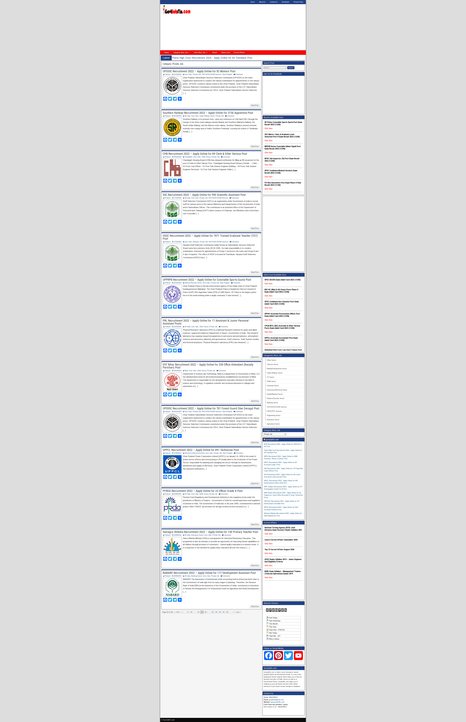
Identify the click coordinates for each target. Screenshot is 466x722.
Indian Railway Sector (207, 116)
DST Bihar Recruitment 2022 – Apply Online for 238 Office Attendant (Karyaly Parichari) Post (208, 366)
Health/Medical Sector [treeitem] (275, 394)
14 (198, 612)
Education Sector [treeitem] (273, 420)
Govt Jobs (188, 74)
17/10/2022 (177, 198)
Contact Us (274, 2)
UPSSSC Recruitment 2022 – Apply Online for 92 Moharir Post (199, 71)
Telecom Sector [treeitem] (272, 364)
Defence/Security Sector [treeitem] (275, 398)
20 (212, 612)
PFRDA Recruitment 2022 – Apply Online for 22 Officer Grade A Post (203, 491)
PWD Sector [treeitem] (271, 381)
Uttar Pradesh (227, 74)
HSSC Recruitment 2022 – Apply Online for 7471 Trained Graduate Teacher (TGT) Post (210, 237)
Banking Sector (196, 576)
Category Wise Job (180, 52)
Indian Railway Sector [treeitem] (274, 373)
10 (191, 612)
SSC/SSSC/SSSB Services (211, 74)
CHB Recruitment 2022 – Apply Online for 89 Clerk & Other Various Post (205, 153)
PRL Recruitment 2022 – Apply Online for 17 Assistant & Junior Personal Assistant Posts (206, 322)
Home (253, 2)
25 (216, 612)
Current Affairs (239, 52)
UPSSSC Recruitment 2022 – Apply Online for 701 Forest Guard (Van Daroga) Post (211, 408)
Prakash (168, 74)
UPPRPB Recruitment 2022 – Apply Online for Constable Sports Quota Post (207, 279)
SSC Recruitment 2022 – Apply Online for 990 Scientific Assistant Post (204, 195)
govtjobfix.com (272, 439)
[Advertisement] (233, 32)
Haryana (196, 242)
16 (205, 612)
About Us (262, 2)
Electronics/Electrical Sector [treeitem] (277, 390)
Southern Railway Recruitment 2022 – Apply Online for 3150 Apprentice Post (208, 113)
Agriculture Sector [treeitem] (273, 424)
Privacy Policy (298, 2)
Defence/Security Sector (193, 283)
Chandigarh (188, 157)
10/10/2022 (177, 371)
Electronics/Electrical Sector (194, 453)
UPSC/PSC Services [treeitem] (274, 411)
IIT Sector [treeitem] (270, 377)
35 (223, 612)
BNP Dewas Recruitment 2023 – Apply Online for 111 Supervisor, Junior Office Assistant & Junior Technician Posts (283, 495)
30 (220, 612)
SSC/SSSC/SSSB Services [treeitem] (277, 407)
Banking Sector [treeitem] (272, 403)
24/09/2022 (177, 494)
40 (227, 612)
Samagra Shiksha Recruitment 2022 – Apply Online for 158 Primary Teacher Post (210, 532)
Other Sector (206, 157)
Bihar (186, 371)
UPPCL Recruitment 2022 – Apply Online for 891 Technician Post (201, 450)
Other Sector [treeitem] (271, 360)
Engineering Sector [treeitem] (273, 415)
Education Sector (197, 535)
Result (214, 52)
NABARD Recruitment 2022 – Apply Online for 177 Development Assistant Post (209, 573)
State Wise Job (199, 52)
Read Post (255, 105)
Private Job (197, 74)
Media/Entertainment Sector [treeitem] (277, 369)
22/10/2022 (177, 74)
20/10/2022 (177, 157)
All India (187, 116)
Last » (238, 612)
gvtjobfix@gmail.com (276, 700)
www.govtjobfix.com (277, 702)
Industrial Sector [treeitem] (273, 386)
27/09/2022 (177, 453)
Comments (239, 74)
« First (177, 612)
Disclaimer (285, 2)
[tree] (284, 392)
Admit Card (225, 52)
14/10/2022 (177, 283)
